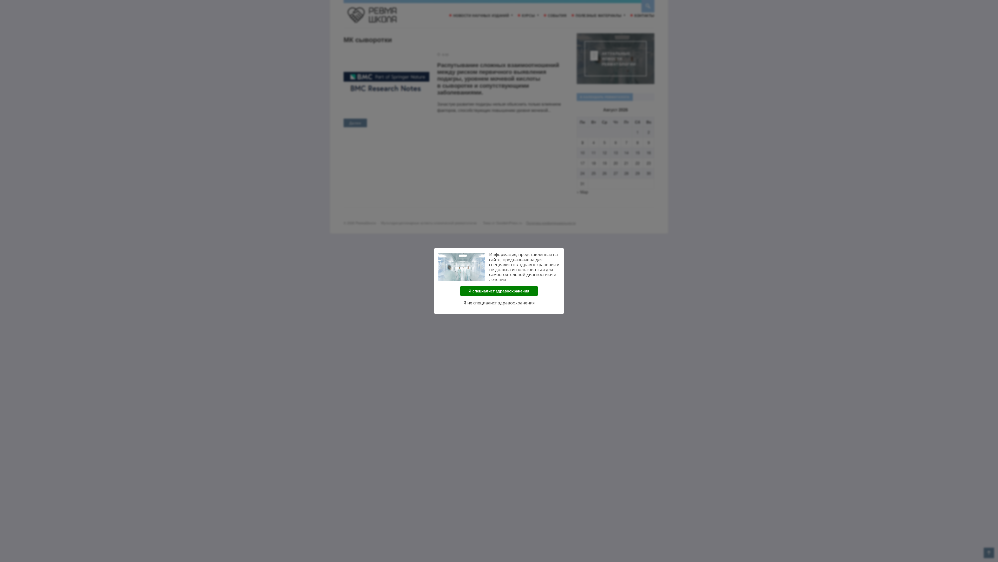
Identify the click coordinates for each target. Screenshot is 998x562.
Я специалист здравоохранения (499, 291)
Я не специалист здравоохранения (499, 303)
